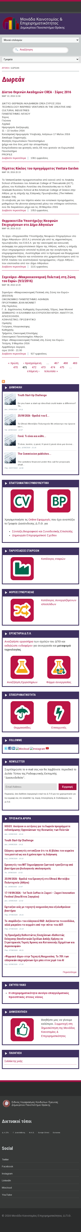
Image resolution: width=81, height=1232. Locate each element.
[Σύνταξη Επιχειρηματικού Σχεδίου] (59, 511)
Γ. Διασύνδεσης (19, 1133)
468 (65, 363)
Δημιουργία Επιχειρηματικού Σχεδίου (34, 535)
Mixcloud (7, 1187)
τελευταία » (51, 371)
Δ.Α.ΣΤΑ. (5, 1133)
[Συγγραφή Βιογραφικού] (22, 511)
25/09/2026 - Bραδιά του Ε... (33, 415)
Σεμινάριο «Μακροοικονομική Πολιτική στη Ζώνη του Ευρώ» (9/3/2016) (39, 279)
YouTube (7, 1194)
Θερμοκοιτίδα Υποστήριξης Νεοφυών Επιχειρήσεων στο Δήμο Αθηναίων (30, 223)
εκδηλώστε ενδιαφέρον (19, 645)
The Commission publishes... (34, 453)
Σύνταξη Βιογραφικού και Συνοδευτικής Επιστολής (42, 531)
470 (15, 367)
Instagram (7, 1173)
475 (62, 367)
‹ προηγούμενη (32, 363)
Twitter (5, 1159)
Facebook (7, 1166)
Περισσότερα (69, 972)
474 (52, 367)
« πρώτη (13, 363)
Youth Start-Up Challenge (32, 395)
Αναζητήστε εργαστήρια (19, 641)
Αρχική (5, 68)
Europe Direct (43, 1133)
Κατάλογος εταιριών (53, 558)
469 (75, 363)
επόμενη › (33, 371)
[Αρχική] (40, 30)
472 (34, 367)
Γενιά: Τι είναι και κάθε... (32, 436)
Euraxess (56, 1133)
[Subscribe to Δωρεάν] (3, 382)
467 (56, 363)
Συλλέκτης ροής (14, 1061)
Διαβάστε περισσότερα (14, 158)
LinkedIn (6, 1180)
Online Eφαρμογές (39, 519)
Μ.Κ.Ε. (31, 1133)
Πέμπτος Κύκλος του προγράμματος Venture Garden (40, 168)
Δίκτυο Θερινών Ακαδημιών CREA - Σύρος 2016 (36, 92)
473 (43, 367)
